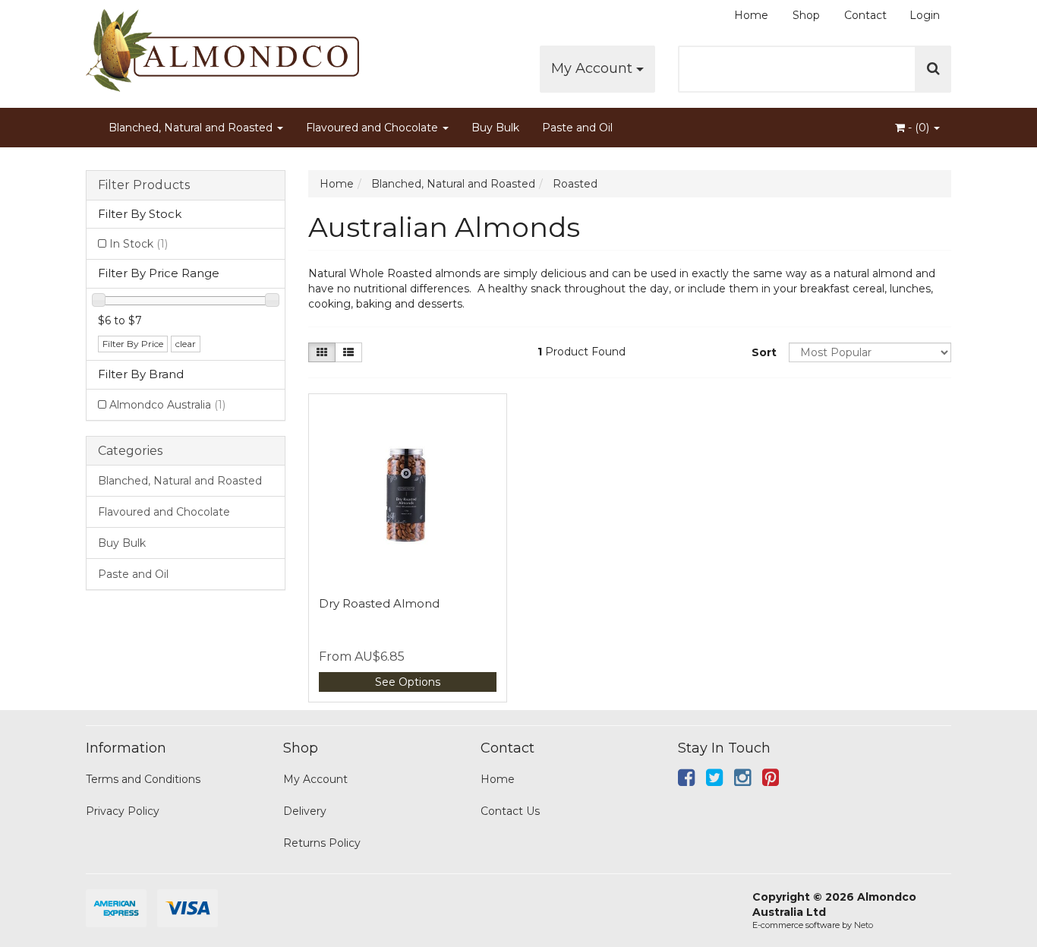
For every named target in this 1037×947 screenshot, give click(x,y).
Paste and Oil (577, 127)
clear (185, 343)
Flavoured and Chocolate (373, 127)
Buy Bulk (495, 127)
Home (751, 15)
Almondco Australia (167, 405)
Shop (806, 15)
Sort (764, 352)
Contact (865, 15)
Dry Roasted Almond (379, 603)
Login (924, 15)
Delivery (304, 811)
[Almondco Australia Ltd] (222, 45)
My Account (593, 68)
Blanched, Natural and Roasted (192, 127)
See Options (407, 682)
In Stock (138, 244)
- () (918, 127)
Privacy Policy (122, 811)
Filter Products (144, 185)
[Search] (933, 69)
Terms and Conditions (143, 779)
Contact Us (510, 811)
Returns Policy (322, 843)
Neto (863, 925)
